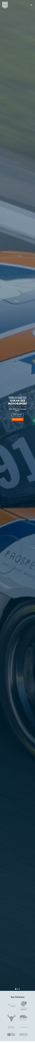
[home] (5, 5)
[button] (31, 5)
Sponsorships (17, 419)
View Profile (17, 414)
